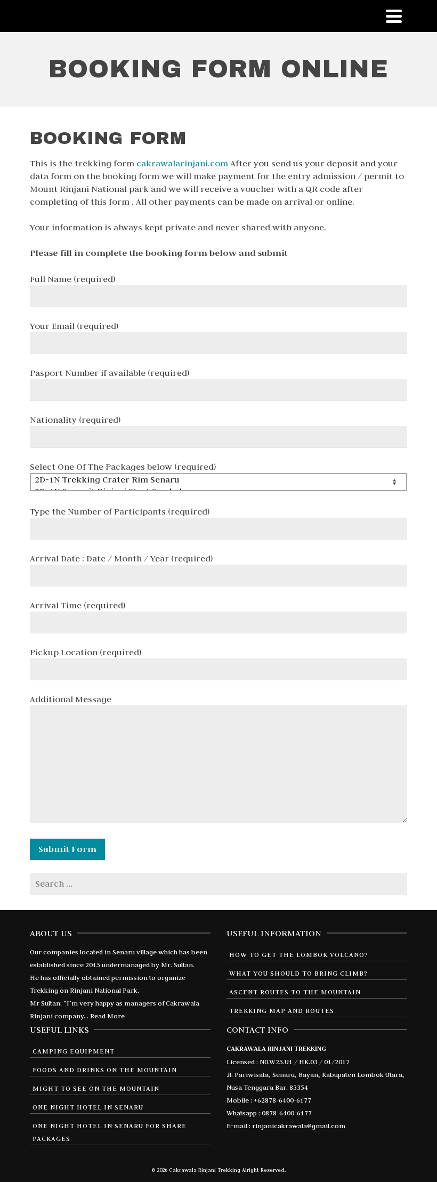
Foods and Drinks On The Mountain (105, 1069)
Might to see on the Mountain (96, 1088)
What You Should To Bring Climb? (298, 973)
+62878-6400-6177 (282, 1100)
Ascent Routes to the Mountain (295, 991)
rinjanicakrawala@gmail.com (298, 1125)
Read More (107, 1015)
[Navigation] (394, 16)
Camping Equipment (74, 1051)
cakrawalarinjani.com (182, 163)
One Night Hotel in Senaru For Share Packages (110, 1132)
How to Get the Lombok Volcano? (298, 954)
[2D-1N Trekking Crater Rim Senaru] (215, 480)
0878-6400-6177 (287, 1112)
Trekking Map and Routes (281, 1010)
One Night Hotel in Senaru (88, 1107)
